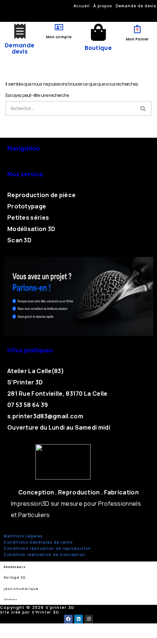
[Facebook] (68, 619)
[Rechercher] (143, 108)
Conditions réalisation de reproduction (47, 548)
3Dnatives (10, 599)
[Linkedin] (78, 619)
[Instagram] (88, 619)
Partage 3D (15, 578)
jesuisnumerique (21, 589)
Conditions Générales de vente (38, 542)
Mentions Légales (23, 536)
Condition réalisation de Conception (44, 554)
